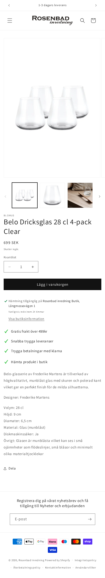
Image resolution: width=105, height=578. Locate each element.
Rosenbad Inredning (31, 560)
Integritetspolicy (85, 560)
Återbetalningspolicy (27, 567)
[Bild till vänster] (5, 196)
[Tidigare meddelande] (9, 5)
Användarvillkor (85, 567)
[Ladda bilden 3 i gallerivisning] (80, 195)
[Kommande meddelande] (96, 5)
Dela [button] (12, 468)
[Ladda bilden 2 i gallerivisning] (52, 195)
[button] (9, 20)
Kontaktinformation (58, 567)
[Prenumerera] (89, 519)
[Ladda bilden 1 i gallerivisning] (24, 195)
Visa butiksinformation (26, 318)
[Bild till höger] (99, 196)
